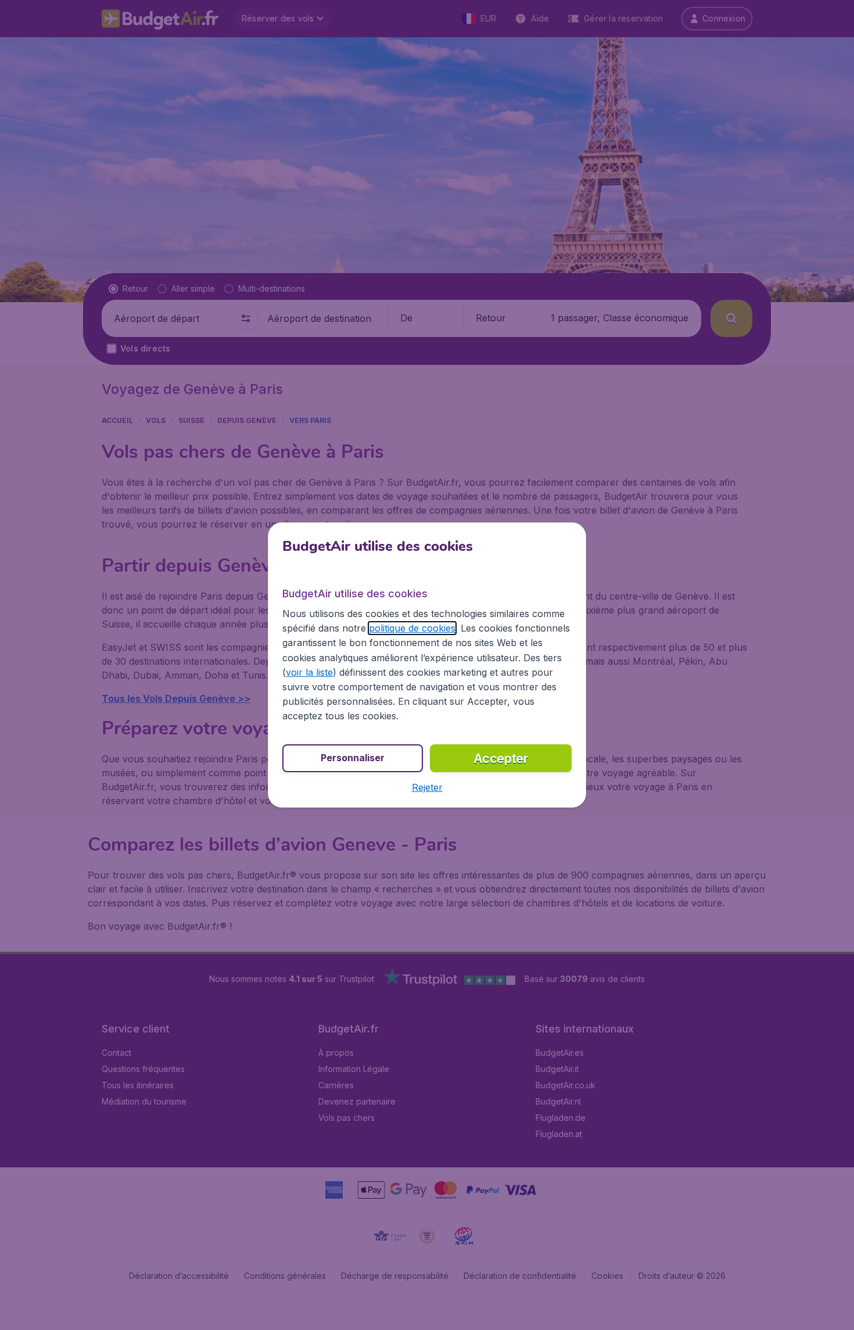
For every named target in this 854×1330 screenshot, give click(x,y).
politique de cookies (412, 628)
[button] (427, 787)
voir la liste (309, 672)
